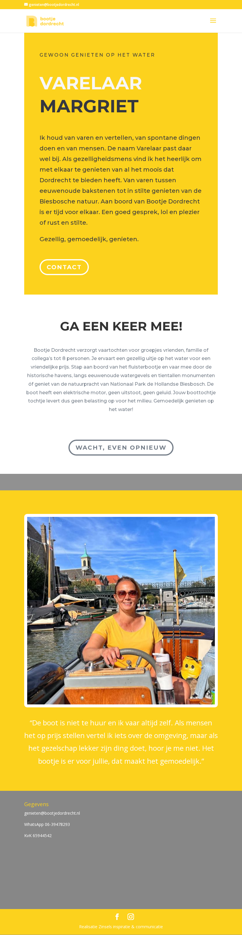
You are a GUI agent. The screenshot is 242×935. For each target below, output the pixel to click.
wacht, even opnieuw (121, 447)
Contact (64, 267)
